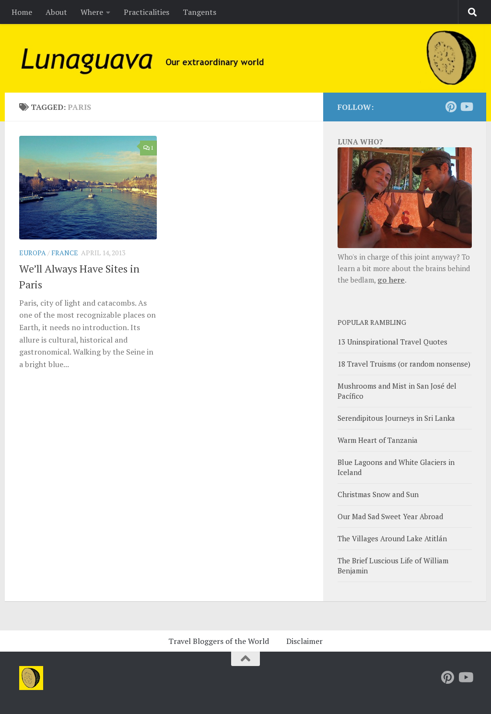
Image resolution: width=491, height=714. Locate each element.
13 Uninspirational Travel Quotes (392, 341)
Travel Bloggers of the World (218, 641)
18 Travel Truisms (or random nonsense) (404, 364)
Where (92, 12)
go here (391, 280)
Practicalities (146, 12)
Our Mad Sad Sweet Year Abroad (390, 516)
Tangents (199, 12)
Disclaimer (304, 641)
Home (22, 12)
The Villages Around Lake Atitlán (392, 538)
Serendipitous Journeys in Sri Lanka (396, 418)
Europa (32, 252)
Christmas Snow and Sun (378, 494)
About (56, 12)
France (64, 252)
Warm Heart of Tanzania (378, 440)
